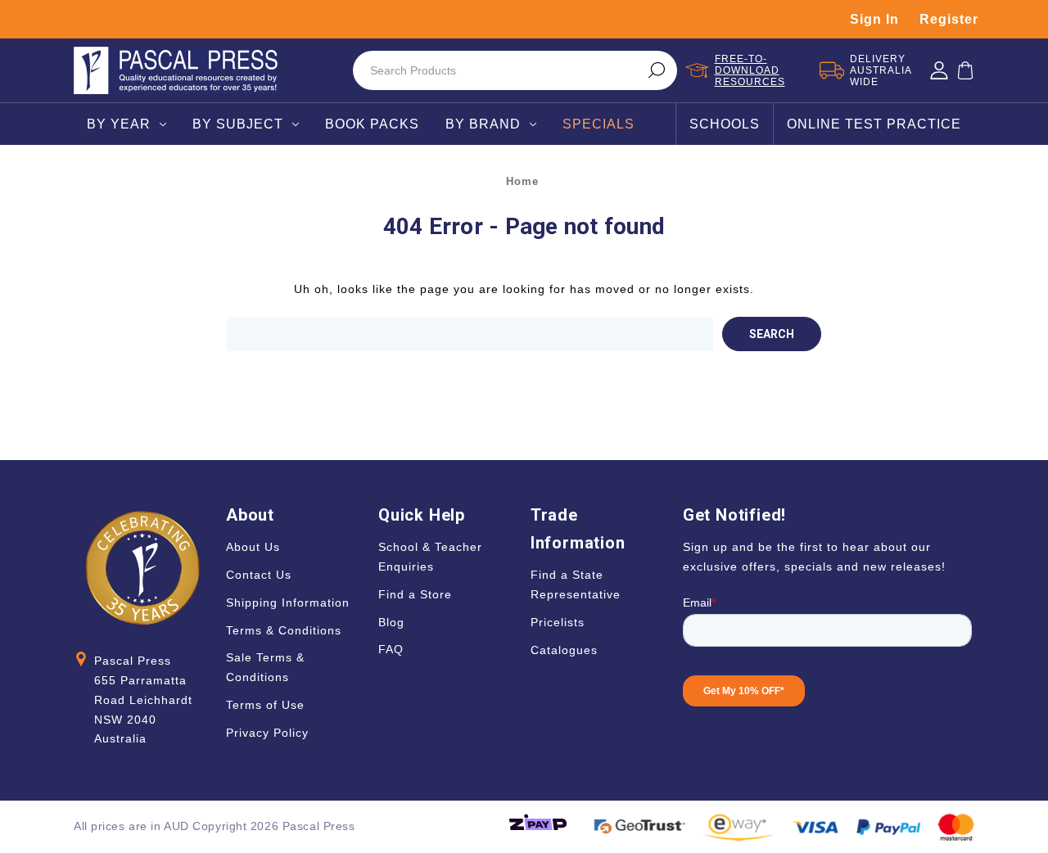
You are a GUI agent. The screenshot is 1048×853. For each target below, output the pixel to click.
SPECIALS (598, 124)
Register (948, 19)
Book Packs (372, 124)
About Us (253, 546)
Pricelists (558, 622)
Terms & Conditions (283, 630)
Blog (391, 622)
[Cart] (965, 70)
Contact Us (258, 574)
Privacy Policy (267, 732)
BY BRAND (483, 124)
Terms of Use (265, 704)
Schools (724, 124)
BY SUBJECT (237, 124)
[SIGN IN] (939, 70)
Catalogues (564, 650)
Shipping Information (288, 602)
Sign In (874, 19)
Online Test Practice (874, 124)
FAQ (391, 649)
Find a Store (415, 594)
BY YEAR (119, 124)
